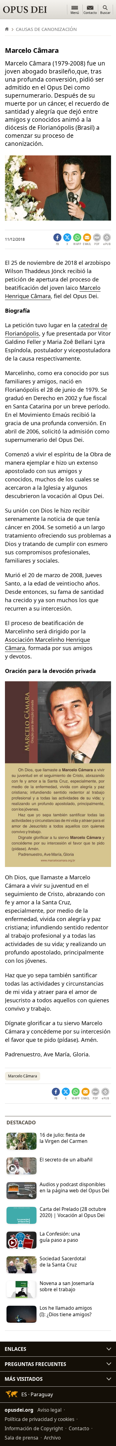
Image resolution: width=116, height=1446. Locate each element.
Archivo (52, 1437)
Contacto (79, 1428)
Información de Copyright (34, 1428)
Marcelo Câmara (22, 1076)
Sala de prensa (21, 1437)
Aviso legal (49, 1409)
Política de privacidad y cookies (39, 1419)
